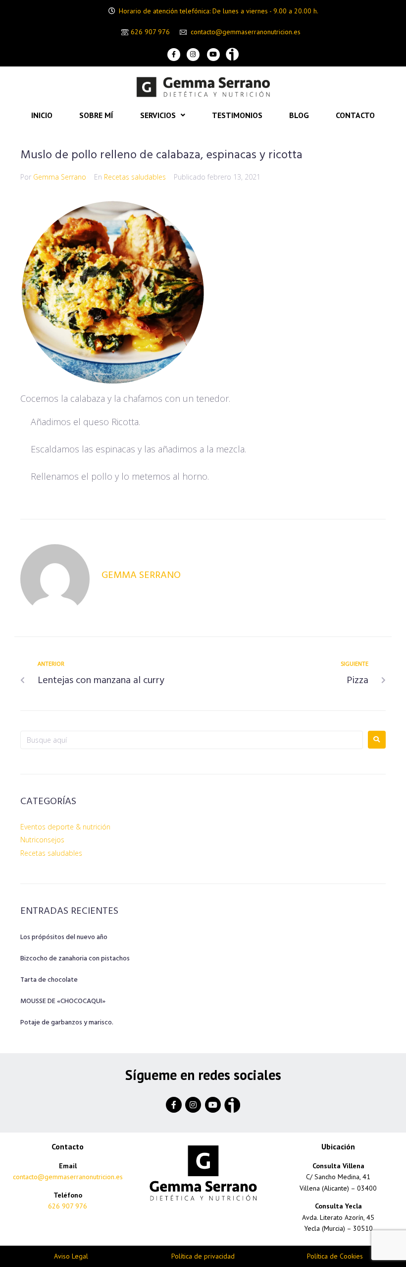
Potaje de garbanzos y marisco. (66, 1022)
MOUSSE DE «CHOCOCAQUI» (62, 1001)
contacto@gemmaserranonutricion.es (246, 32)
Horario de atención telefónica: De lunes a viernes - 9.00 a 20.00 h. (218, 10)
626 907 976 (150, 31)
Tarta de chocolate (49, 980)
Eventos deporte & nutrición (65, 826)
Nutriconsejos (42, 839)
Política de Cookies (335, 1256)
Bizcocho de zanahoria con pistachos (75, 958)
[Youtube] (213, 54)
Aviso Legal (71, 1256)
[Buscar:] (191, 740)
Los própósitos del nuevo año (63, 937)
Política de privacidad (203, 1256)
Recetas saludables (135, 177)
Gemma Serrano (59, 177)
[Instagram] (193, 54)
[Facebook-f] (173, 54)
